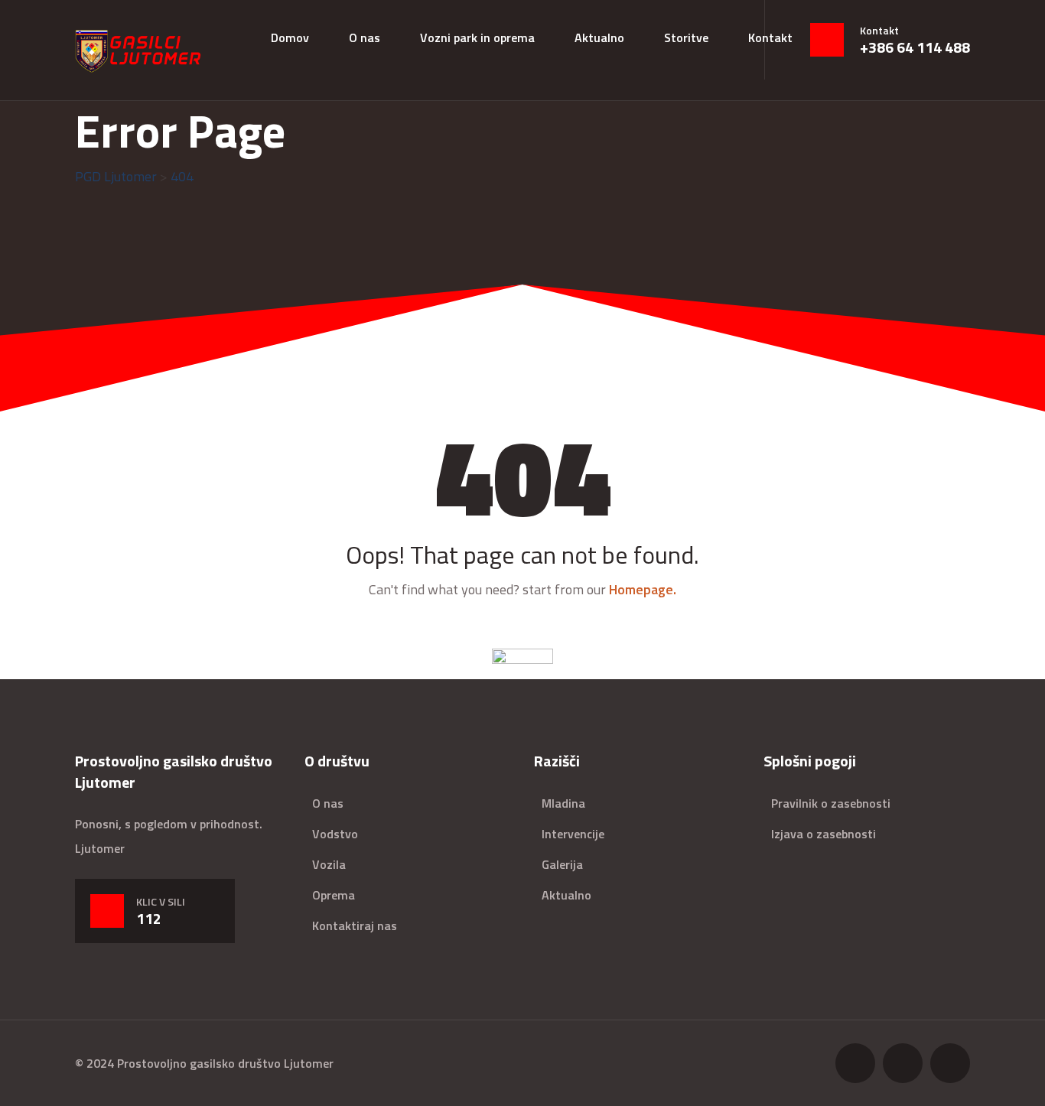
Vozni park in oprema (477, 37)
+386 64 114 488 (915, 47)
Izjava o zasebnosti (823, 834)
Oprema (333, 895)
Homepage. (642, 589)
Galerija (562, 864)
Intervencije (573, 834)
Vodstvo (335, 834)
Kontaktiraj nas (354, 925)
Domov (290, 37)
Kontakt (770, 37)
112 (148, 918)
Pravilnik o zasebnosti (830, 803)
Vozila (329, 864)
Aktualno (599, 37)
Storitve (686, 37)
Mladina (563, 803)
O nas (364, 37)
